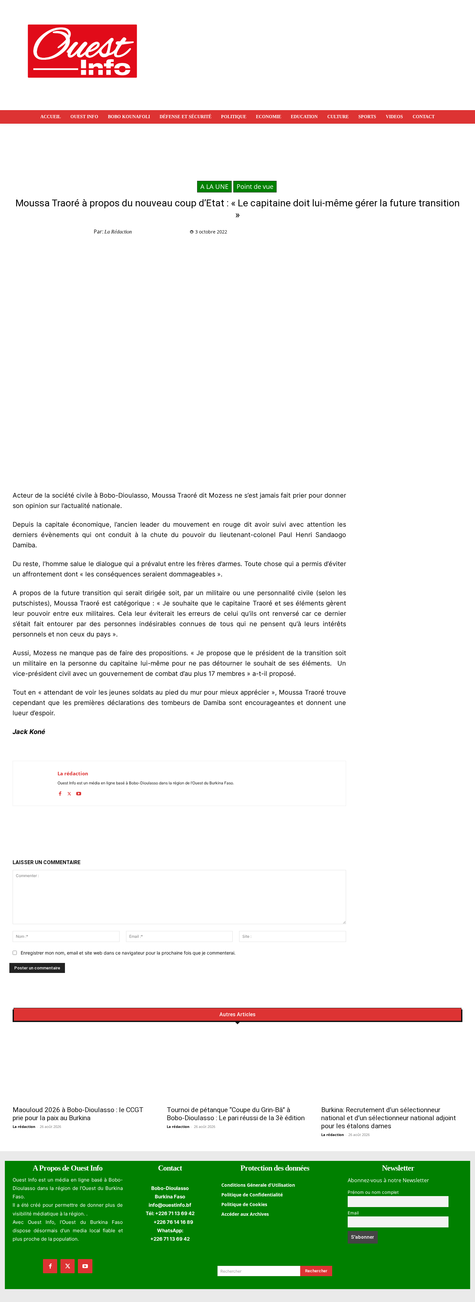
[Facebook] (334, 233)
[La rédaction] (35, 783)
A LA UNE (214, 186)
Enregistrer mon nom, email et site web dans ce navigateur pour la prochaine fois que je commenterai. (128, 953)
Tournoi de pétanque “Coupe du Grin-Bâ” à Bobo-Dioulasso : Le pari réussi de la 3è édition (236, 1114)
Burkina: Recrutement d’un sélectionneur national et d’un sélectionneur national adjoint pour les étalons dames (388, 1118)
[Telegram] (378, 233)
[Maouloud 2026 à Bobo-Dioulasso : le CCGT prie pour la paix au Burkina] (83, 1066)
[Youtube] (78, 792)
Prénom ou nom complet (373, 1192)
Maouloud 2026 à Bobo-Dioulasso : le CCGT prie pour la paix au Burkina (78, 1114)
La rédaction (118, 231)
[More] (409, 233)
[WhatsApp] (363, 233)
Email (353, 1212)
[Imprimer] (393, 233)
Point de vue (255, 186)
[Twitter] (349, 233)
